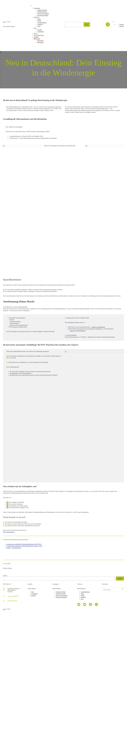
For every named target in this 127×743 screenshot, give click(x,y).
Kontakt (36, 37)
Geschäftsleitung (41, 22)
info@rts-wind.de (12, 600)
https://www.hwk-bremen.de (78, 330)
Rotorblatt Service (42, 11)
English (121, 24)
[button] (32, 588)
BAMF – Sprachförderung (13, 547)
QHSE (39, 21)
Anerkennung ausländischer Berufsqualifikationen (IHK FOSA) (23, 544)
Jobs (35, 28)
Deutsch (121, 26)
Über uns (36, 17)
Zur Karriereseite (9, 532)
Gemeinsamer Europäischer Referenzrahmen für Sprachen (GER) (24, 546)
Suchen (5, 575)
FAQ (38, 26)
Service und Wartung (43, 13)
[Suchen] (87, 24)
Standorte (40, 24)
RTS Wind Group (39, 35)
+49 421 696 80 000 (13, 596)
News (35, 33)
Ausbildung (40, 31)
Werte (39, 19)
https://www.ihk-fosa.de (98, 327)
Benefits (39, 30)
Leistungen (37, 8)
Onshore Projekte (42, 10)
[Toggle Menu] (31, 5)
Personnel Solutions (42, 15)
